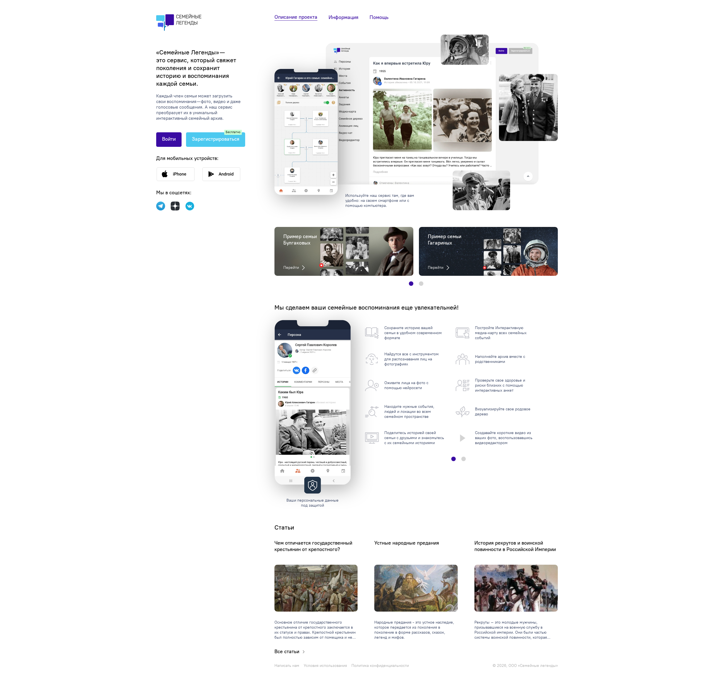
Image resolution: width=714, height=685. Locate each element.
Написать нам (286, 665)
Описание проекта (295, 17)
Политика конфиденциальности (380, 665)
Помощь (379, 17)
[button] (411, 283)
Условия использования (325, 665)
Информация (343, 17)
